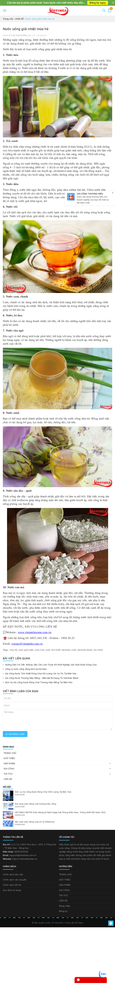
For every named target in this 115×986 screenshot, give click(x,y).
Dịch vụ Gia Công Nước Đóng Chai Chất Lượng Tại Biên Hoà (43, 792)
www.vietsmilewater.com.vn (34, 632)
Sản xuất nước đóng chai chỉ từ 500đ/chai (34, 822)
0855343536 (21, 851)
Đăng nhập (64, 906)
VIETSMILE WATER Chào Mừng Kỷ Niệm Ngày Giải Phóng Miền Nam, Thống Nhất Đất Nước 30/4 (60, 812)
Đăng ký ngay (98, 2)
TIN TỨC (8, 774)
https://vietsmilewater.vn (24, 859)
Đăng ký (63, 911)
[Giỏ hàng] (109, 11)
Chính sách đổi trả (12, 885)
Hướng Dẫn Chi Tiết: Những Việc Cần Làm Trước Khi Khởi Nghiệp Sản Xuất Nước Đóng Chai (51, 664)
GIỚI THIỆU (9, 758)
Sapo (80, 922)
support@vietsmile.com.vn (22, 855)
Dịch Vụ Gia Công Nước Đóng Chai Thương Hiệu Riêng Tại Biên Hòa (38, 682)
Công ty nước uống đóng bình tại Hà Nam (26, 669)
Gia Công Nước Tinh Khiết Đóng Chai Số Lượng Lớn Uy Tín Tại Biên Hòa (40, 673)
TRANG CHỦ (10, 753)
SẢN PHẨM (9, 763)
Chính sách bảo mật (13, 874)
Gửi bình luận (16, 734)
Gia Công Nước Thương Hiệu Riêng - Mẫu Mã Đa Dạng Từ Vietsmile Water (41, 678)
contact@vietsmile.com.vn (27, 643)
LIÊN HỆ (8, 779)
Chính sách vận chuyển (14, 879)
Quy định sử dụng (12, 890)
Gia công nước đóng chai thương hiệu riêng (35, 804)
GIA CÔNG (9, 768)
